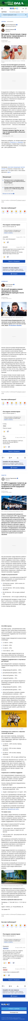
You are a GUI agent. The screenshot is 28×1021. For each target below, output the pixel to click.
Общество (3, 475)
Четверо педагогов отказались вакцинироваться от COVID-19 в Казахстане (14, 188)
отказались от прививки (16, 142)
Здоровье (4, 11)
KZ (23, 8)
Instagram (15, 273)
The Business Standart (15, 325)
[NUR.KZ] (14, 8)
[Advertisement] (14, 80)
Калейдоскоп (4, 281)
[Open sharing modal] (18, 458)
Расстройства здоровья (15, 11)
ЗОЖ (22, 11)
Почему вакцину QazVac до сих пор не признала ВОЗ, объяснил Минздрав (14, 132)
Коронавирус (10, 21)
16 (3, 404)
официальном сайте (13, 826)
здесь (9, 172)
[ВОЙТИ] (26, 8)
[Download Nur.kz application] (14, 3)
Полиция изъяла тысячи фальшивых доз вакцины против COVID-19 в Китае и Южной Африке (14, 181)
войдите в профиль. (8, 232)
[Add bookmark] (25, 458)
